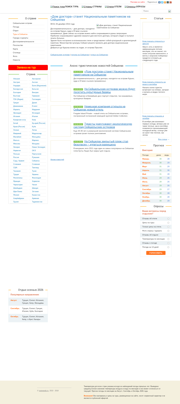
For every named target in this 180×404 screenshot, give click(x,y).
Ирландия (17, 113)
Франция (16, 181)
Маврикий (17, 133)
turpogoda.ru (43, 391)
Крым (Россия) (19, 127)
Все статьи (162, 139)
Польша (16, 154)
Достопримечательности (23, 41)
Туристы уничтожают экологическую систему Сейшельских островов (103, 125)
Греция (16, 103)
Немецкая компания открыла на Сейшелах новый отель (99, 108)
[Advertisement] (28, 245)
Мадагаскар (37, 133)
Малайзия (17, 137)
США (15, 168)
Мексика (16, 144)
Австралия (36, 79)
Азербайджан (18, 198)
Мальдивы (36, 137)
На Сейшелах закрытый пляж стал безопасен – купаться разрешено (101, 143)
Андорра (16, 86)
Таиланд (35, 168)
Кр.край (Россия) (38, 123)
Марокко (35, 140)
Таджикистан (37, 202)
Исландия (36, 113)
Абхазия (16, 79)
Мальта (16, 140)
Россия (16, 157)
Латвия (16, 130)
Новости (16, 60)
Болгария (17, 92)
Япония (16, 195)
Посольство (18, 45)
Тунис (34, 171)
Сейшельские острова (60, 55)
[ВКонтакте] (159, 2)
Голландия (36, 99)
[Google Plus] (170, 2)
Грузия (16, 202)
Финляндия (36, 178)
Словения (36, 164)
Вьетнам (16, 96)
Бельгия (35, 89)
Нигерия (16, 147)
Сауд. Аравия (18, 161)
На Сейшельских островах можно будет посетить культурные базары (104, 90)
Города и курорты (20, 38)
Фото (15, 56)
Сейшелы (36, 161)
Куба (34, 127)
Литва (34, 130)
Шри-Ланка (17, 191)
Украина (35, 174)
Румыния (35, 157)
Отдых (15, 30)
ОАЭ (34, 150)
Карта (15, 49)
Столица (16, 53)
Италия (35, 116)
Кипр (34, 120)
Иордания (36, 109)
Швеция (35, 188)
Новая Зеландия (38, 147)
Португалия (36, 154)
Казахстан (36, 195)
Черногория (18, 185)
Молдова (35, 144)
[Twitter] (162, 2)
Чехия (34, 185)
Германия (36, 96)
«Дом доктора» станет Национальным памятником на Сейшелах (103, 73)
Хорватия (36, 181)
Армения (35, 198)
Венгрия (35, 92)
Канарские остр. (19, 120)
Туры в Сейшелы (20, 34)
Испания (16, 116)
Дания (34, 103)
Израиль (16, 109)
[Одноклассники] (165, 2)
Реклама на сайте (137, 2)
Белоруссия (18, 89)
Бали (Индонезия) (39, 86)
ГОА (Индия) (18, 99)
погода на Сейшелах (80, 55)
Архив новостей (57, 159)
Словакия (17, 164)
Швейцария (17, 188)
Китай (15, 123)
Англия (35, 82)
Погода (16, 27)
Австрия (16, 82)
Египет (34, 106)
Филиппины (17, 178)
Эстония (35, 191)
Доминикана (18, 106)
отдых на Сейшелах (99, 55)
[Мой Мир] (167, 2)
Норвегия (17, 150)
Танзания (17, 171)
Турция (16, 174)
